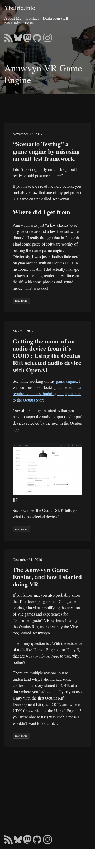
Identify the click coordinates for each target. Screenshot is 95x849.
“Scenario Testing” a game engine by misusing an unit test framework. (46, 151)
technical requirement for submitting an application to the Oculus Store (47, 393)
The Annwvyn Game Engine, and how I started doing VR (47, 576)
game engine (66, 381)
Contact (32, 18)
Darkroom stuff (55, 18)
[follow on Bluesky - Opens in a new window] (18, 36)
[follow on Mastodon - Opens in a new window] (27, 36)
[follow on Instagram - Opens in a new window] (47, 36)
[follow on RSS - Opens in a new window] (8, 36)
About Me (12, 18)
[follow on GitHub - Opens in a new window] (37, 36)
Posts (29, 22)
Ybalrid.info (19, 8)
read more (21, 300)
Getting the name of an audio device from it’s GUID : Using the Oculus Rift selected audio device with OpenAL (47, 355)
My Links (12, 22)
